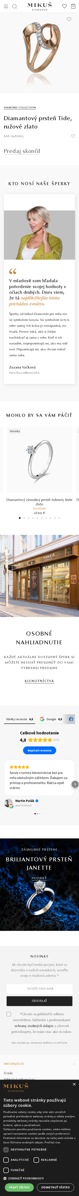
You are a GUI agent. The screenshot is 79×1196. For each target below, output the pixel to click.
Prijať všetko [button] (19, 1187)
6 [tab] (42, 518)
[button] (3, 784)
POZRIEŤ (39, 878)
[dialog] (39, 1138)
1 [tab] (19, 518)
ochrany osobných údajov (34, 1026)
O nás (8, 1073)
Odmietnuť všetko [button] (55, 1187)
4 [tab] (33, 518)
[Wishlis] (64, 6)
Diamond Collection (20, 107)
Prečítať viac (52, 1142)
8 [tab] (50, 518)
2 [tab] (24, 518)
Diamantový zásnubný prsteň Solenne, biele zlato (39, 502)
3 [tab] (28, 518)
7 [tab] (46, 518)
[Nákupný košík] (73, 6)
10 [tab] (59, 518)
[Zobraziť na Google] (8, 803)
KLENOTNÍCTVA (39, 681)
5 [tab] (37, 518)
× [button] (74, 1084)
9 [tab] (55, 518)
